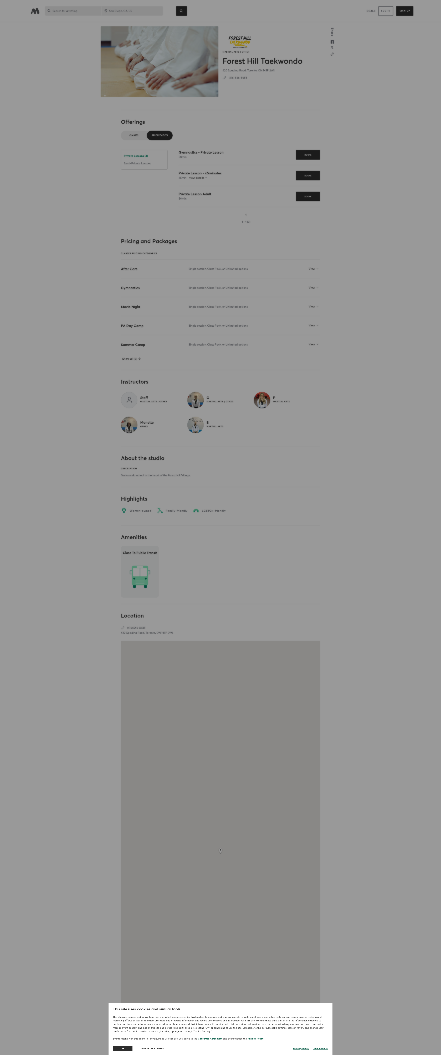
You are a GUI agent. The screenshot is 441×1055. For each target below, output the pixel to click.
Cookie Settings (151, 1048)
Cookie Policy (320, 1048)
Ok (123, 1048)
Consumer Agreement (210, 1039)
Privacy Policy (256, 1039)
